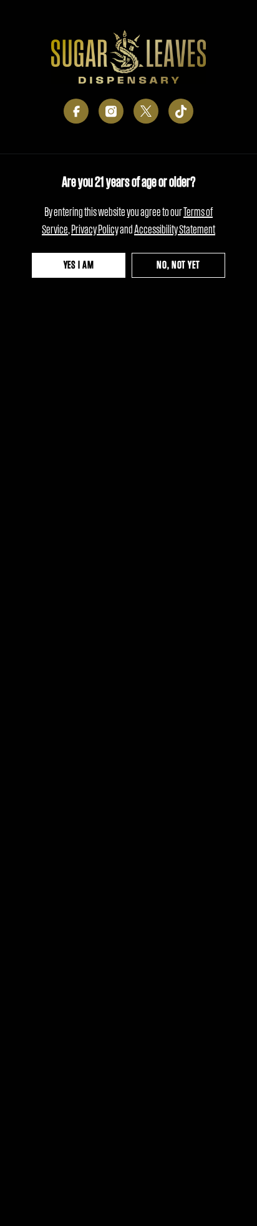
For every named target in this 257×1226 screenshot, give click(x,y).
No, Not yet (178, 264)
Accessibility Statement (174, 229)
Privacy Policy (95, 229)
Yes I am (79, 264)
